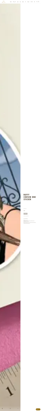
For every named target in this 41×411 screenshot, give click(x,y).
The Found (25, 208)
